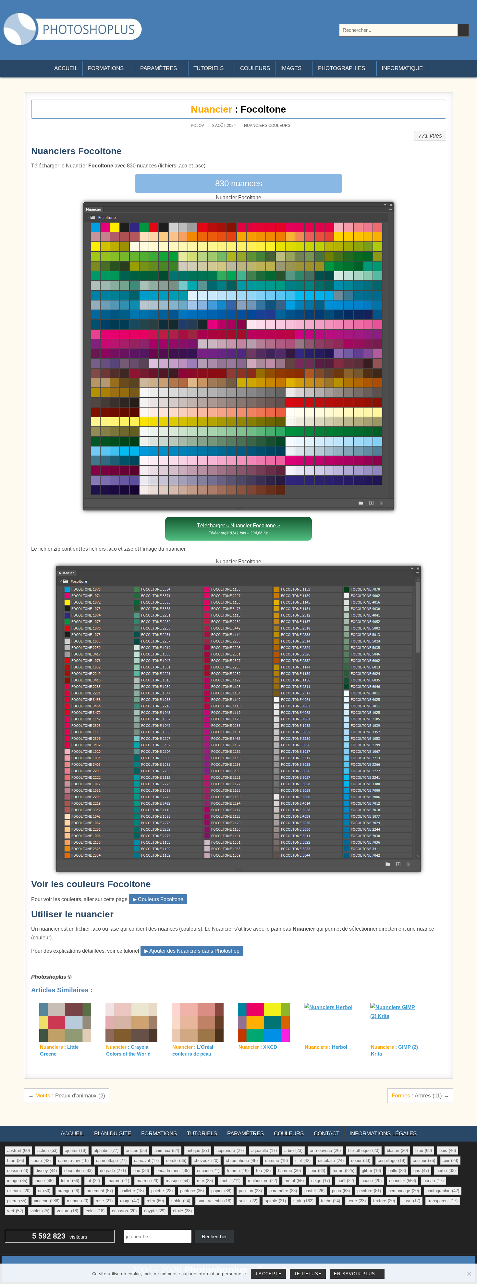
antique (198, 1150)
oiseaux (19, 1190)
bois (447, 1150)
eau (141, 1170)
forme (343, 1170)
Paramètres (158, 68)
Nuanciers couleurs (267, 125)
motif (230, 1180)
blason (397, 1150)
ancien (136, 1150)
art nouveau (325, 1150)
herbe (446, 1170)
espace (208, 1170)
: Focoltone (238, 109)
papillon (250, 1190)
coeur (360, 1160)
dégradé (113, 1170)
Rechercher (214, 1236)
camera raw (73, 1160)
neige (320, 1180)
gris (421, 1170)
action (47, 1150)
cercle (176, 1160)
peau (341, 1190)
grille (397, 1170)
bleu (423, 1150)
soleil (248, 1200)
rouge (129, 1200)
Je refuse (308, 1273)
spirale (275, 1200)
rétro (155, 1200)
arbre (293, 1150)
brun (15, 1160)
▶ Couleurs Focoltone (158, 899)
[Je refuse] (469, 1273)
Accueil (66, 68)
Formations (106, 68)
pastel (314, 1190)
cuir (450, 1160)
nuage (371, 1180)
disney (46, 1170)
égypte (154, 1210)
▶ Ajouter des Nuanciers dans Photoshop (191, 951)
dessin (17, 1170)
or (44, 1190)
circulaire (331, 1160)
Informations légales (383, 1134)
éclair (95, 1210)
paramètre (283, 1190)
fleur (316, 1170)
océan (433, 1180)
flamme (289, 1170)
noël (345, 1180)
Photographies (341, 68)
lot (93, 1180)
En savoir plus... (357, 1273)
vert (15, 1210)
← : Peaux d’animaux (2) (66, 1095)
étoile (182, 1210)
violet (40, 1210)
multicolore (262, 1180)
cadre (41, 1160)
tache (330, 1200)
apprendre (230, 1150)
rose (104, 1200)
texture (384, 1200)
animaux (166, 1150)
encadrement (173, 1170)
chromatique (242, 1160)
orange (68, 1190)
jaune (44, 1180)
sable (180, 1200)
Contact (326, 1134)
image (17, 1180)
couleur (424, 1160)
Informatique (402, 68)
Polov (197, 126)
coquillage (391, 1160)
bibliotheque (363, 1150)
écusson (124, 1210)
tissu (411, 1200)
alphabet (106, 1150)
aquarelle (264, 1150)
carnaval (146, 1160)
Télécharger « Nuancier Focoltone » (238, 529)
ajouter (75, 1150)
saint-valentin (214, 1200)
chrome (276, 1160)
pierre (16, 1200)
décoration (78, 1170)
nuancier (402, 1180)
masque (178, 1180)
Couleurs (255, 68)
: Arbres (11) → (420, 1095)
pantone (192, 1190)
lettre (70, 1180)
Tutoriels (208, 68)
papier (221, 1190)
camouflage (111, 1160)
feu (263, 1170)
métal (294, 1180)
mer (205, 1180)
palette (162, 1190)
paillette (132, 1190)
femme (238, 1170)
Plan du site (112, 1134)
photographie (442, 1190)
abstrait (18, 1150)
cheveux (206, 1160)
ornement (100, 1190)
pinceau (46, 1200)
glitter (371, 1170)
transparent (443, 1200)
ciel (303, 1160)
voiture (67, 1210)
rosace (77, 1200)
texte (357, 1200)
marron (147, 1180)
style (303, 1200)
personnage (403, 1190)
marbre (118, 1180)
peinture (369, 1190)
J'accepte (268, 1273)
